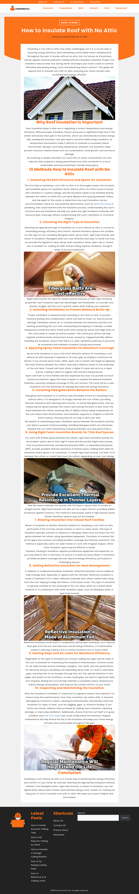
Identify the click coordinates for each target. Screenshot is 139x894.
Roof (107, 8)
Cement (93, 8)
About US (43, 2)
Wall (80, 8)
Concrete (48, 8)
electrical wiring (102, 204)
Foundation (65, 8)
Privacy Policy (77, 2)
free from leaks (52, 715)
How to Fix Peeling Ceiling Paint (39, 865)
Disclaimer (95, 2)
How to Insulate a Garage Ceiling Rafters (39, 853)
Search (81, 813)
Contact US (59, 2)
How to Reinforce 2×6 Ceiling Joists (38, 877)
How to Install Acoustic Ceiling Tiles (39, 829)
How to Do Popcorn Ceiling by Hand (39, 841)
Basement (121, 8)
